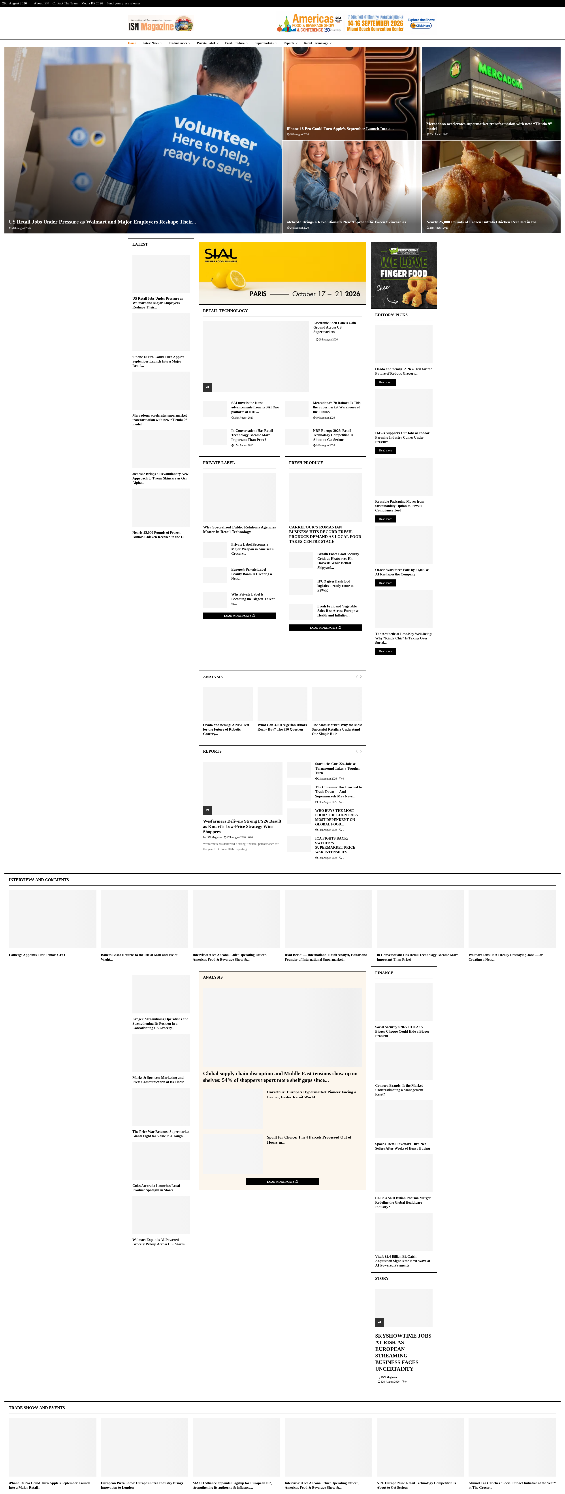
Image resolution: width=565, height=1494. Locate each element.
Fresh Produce (235, 43)
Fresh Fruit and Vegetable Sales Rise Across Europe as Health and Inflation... (338, 610)
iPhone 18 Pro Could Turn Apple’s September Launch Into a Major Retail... (158, 361)
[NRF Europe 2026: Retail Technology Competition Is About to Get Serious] (297, 437)
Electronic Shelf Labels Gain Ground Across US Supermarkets (334, 327)
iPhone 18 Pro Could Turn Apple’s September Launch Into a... (340, 128)
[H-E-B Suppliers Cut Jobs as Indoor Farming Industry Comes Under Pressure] (404, 408)
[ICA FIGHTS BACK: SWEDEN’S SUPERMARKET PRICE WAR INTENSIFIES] (299, 844)
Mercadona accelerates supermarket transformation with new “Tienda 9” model (159, 419)
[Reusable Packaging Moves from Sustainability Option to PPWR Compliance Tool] (404, 477)
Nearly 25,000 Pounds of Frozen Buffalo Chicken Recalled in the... (483, 222)
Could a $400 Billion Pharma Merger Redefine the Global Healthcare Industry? (403, 1202)
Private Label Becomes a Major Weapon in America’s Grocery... (252, 549)
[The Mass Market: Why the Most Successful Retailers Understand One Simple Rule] (337, 704)
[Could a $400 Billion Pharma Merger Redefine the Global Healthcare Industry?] (404, 1173)
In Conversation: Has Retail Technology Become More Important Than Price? (252, 435)
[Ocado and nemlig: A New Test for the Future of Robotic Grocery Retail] (228, 704)
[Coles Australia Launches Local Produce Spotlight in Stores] (161, 1161)
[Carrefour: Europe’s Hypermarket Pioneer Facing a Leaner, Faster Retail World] (233, 1109)
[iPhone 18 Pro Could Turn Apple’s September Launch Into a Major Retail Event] (161, 332)
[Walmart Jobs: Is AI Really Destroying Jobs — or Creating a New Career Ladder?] (512, 919)
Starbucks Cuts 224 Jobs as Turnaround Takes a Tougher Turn (337, 768)
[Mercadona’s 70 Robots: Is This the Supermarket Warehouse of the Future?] (297, 409)
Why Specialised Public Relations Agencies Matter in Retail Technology (239, 529)
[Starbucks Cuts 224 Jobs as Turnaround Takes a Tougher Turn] (299, 770)
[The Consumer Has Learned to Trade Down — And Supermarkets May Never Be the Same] (299, 793)
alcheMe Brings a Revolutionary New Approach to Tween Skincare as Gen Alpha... (160, 478)
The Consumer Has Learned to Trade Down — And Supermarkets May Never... (338, 791)
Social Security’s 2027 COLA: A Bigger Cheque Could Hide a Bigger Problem (402, 1031)
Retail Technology (316, 43)
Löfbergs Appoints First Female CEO (37, 955)
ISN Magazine (214, 837)
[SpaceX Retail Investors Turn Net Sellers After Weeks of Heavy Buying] (404, 1119)
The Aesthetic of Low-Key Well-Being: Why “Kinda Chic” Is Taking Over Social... (403, 638)
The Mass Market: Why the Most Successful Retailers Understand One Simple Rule (337, 729)
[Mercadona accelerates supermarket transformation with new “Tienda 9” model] (161, 391)
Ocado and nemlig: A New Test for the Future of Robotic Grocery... (226, 729)
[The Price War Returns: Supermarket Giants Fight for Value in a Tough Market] (161, 1107)
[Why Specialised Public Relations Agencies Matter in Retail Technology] (239, 497)
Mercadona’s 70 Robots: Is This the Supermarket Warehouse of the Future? (336, 407)
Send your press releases (124, 3)
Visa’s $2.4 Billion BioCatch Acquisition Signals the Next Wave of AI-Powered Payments (402, 1261)
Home (132, 43)
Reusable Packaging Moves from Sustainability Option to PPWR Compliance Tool (399, 506)
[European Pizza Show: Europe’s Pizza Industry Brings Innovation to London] (144, 1447)
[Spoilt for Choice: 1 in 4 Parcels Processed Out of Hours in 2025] (233, 1154)
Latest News (150, 43)
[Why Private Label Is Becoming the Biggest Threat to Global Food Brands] (215, 600)
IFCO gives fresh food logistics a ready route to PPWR (335, 585)
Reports (289, 43)
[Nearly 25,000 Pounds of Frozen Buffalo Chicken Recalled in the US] (161, 508)
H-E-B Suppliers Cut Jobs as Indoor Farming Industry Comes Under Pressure (402, 437)
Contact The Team (65, 3)
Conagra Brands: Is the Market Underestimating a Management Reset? (399, 1090)
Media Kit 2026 (92, 3)
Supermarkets (264, 43)
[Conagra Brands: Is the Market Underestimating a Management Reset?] (404, 1061)
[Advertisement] (283, 655)
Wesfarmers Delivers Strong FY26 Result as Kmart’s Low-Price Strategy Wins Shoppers (242, 826)
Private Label (206, 43)
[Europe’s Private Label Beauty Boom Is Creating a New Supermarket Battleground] (215, 575)
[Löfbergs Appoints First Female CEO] (52, 919)
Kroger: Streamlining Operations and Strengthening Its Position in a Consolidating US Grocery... (160, 1023)
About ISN (41, 3)
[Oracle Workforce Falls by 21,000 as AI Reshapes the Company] (404, 545)
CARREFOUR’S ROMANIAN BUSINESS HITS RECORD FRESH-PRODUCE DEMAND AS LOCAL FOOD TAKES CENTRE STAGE (325, 534)
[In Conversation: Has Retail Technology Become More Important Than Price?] (215, 437)
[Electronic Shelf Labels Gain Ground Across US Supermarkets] (256, 356)
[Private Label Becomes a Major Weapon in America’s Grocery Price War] (215, 550)
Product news (178, 43)
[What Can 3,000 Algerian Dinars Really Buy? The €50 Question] (283, 704)
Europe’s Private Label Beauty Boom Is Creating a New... (251, 574)
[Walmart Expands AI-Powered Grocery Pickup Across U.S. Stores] (161, 1215)
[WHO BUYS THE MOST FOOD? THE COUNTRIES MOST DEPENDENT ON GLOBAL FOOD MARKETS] (299, 816)
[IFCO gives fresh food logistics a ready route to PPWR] (301, 587)
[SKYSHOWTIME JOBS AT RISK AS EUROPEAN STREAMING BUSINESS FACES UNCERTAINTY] (404, 1308)
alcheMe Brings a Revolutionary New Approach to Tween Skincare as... (348, 222)
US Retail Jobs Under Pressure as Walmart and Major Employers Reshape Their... (102, 222)
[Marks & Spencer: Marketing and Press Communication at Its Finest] (161, 1053)
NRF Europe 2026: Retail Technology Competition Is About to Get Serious (333, 435)
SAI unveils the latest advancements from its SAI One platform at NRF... (255, 407)
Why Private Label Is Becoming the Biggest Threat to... (253, 598)
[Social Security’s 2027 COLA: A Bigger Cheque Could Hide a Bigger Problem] (404, 1002)
